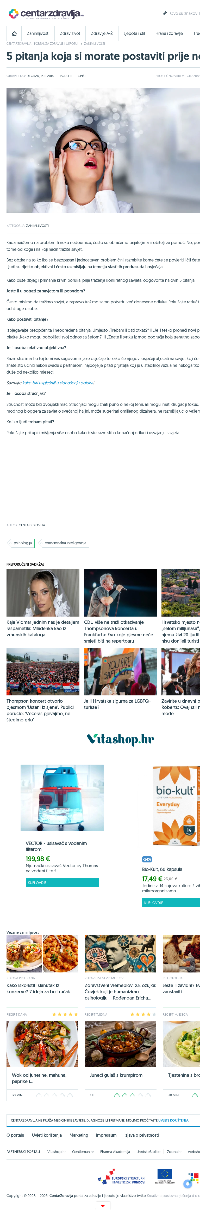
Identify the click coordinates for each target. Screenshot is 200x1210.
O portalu (15, 1135)
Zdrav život (70, 33)
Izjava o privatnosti (141, 1135)
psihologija (23, 543)
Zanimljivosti (38, 33)
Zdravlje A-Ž (102, 33)
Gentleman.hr (83, 1151)
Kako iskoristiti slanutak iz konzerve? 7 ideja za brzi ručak (38, 988)
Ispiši (81, 76)
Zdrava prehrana (21, 978)
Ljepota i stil (134, 33)
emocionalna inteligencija (65, 543)
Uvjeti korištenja (47, 1135)
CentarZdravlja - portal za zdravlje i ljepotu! (42, 44)
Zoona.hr (174, 1151)
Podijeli (66, 76)
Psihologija (173, 978)
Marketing (79, 1135)
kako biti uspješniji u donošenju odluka (57, 382)
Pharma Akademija (115, 1151)
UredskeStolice (148, 1151)
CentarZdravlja (46, 14)
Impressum (106, 1135)
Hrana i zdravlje (169, 33)
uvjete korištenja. (173, 1120)
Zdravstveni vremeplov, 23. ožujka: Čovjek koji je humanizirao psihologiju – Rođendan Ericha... (120, 991)
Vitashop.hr (56, 1151)
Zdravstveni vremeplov (104, 978)
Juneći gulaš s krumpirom (116, 1075)
